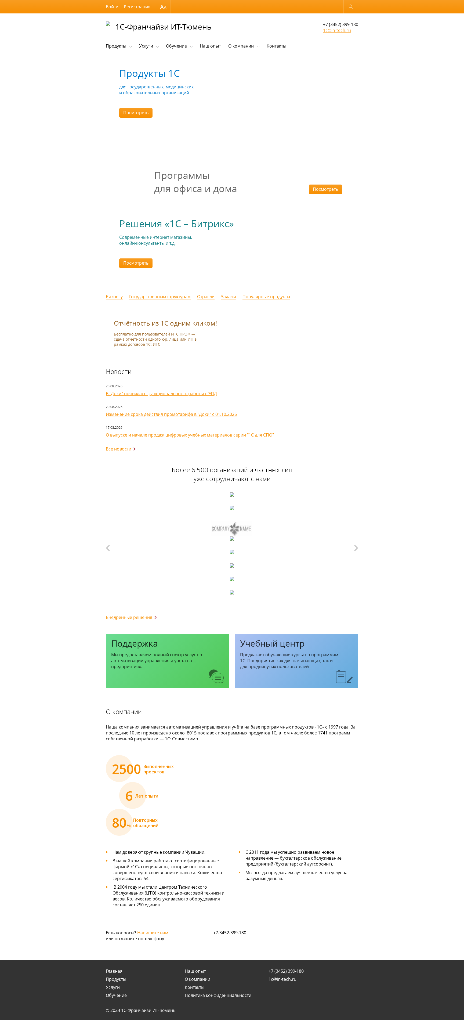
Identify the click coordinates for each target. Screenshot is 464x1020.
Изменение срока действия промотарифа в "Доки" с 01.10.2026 (171, 414)
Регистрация (137, 7)
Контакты (276, 46)
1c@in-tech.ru (337, 30)
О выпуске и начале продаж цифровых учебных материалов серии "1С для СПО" (190, 435)
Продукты (116, 46)
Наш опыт (210, 46)
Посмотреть (135, 113)
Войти (112, 7)
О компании (241, 46)
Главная (114, 971)
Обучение (176, 46)
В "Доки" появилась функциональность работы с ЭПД (161, 394)
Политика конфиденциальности (218, 995)
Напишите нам (152, 933)
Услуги (146, 46)
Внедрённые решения (129, 617)
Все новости (118, 449)
